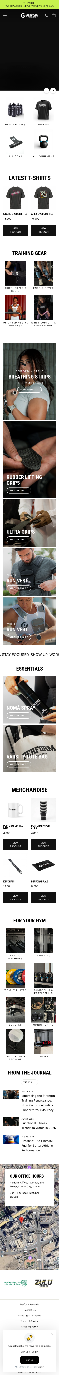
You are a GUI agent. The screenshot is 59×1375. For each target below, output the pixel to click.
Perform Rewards (29, 1304)
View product (15, 230)
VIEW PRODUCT (19, 490)
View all (29, 1082)
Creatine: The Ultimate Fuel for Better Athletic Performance (37, 1145)
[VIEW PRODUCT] (29, 381)
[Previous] (46, 90)
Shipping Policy (29, 1326)
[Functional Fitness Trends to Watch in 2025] (11, 1121)
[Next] (53, 90)
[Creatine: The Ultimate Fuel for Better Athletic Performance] (11, 1139)
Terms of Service (29, 1321)
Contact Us (30, 1310)
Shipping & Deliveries (29, 1315)
